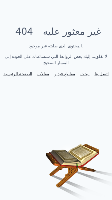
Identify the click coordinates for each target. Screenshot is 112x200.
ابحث (85, 73)
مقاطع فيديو (64, 73)
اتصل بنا (102, 73)
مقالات (43, 73)
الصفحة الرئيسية (18, 73)
